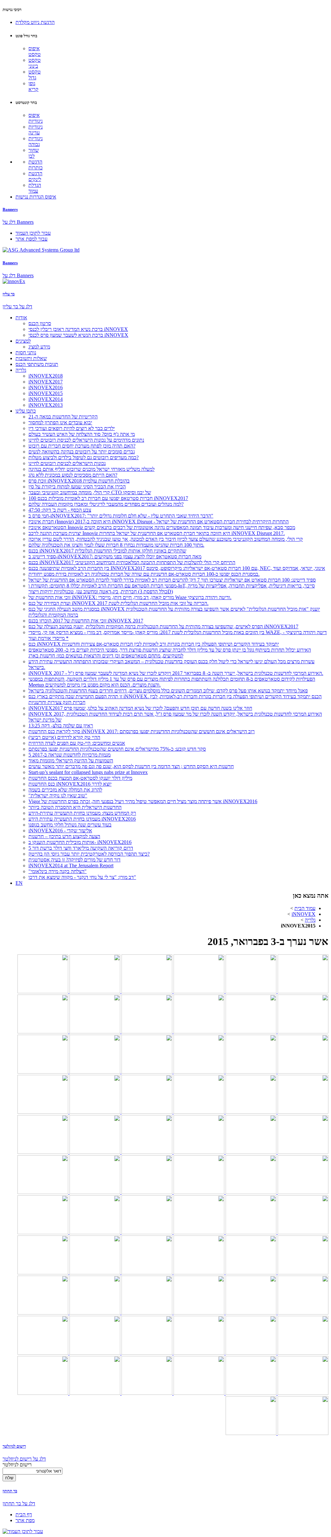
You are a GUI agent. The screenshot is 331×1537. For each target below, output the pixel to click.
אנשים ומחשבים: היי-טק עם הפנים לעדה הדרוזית (76, 743)
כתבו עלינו (26, 411)
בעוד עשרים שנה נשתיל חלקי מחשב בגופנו (70, 824)
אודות (21, 317)
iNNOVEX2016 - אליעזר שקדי (60, 830)
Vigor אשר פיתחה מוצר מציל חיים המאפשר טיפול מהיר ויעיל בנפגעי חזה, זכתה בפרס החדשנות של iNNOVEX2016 (142, 801)
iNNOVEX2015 (45, 393)
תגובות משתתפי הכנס (37, 364)
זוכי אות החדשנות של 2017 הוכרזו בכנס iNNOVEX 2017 (85, 620)
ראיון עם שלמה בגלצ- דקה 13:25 (60, 725)
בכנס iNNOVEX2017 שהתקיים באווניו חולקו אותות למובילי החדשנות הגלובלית (107, 550)
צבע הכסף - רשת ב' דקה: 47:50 (59, 510)
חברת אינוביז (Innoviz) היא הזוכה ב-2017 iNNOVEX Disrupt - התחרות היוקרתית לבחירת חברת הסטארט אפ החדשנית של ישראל (158, 521)
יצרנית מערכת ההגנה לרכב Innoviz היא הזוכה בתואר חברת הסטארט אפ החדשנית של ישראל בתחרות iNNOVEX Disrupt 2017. (156, 533)
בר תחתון (10, 1490)
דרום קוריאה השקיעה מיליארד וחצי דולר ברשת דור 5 (80, 848)
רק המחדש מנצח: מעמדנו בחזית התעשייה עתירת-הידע (82, 813)
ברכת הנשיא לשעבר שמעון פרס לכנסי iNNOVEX (78, 335)
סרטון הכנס (39, 323)
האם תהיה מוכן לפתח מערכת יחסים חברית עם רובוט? (81, 446)
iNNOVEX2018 (45, 376)
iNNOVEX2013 (45, 405)
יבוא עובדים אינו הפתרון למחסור (60, 422)
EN (19, 883)
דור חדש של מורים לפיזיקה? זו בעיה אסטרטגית (74, 859)
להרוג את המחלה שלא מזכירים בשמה (65, 789)
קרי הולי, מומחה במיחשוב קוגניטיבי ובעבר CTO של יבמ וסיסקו (89, 492)
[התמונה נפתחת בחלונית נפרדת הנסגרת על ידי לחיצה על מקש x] (302, 991)
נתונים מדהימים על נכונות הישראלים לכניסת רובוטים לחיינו (86, 440)
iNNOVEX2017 (45, 381)
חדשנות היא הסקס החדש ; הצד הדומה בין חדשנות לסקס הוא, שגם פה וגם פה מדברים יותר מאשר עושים (131, 766)
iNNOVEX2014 (45, 399)
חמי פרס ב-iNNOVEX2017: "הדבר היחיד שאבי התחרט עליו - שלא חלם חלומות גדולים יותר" (120, 515)
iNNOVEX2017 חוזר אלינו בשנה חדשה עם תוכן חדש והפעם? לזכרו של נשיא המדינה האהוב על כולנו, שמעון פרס (140, 708)
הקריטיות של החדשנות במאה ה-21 (63, 416)
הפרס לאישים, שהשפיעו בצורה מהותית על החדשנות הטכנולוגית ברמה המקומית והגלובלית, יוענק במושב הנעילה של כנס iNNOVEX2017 (163, 626)
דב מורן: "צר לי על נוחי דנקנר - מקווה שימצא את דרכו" (82, 877)
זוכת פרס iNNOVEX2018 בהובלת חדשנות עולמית (79, 481)
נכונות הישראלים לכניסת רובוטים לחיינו (67, 463)
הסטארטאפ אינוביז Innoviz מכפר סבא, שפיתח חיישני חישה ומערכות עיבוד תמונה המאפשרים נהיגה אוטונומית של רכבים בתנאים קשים (161, 527)
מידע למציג (39, 346)
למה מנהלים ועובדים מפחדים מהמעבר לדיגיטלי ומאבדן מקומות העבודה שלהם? (106, 504)
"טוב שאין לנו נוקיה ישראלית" (57, 795)
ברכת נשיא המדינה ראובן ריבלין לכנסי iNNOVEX (78, 329)
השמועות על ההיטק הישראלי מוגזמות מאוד (70, 760)
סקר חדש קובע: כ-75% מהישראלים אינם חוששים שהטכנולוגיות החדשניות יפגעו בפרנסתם (117, 749)
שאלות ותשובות (31, 358)
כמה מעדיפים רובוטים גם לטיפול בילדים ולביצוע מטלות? (83, 457)
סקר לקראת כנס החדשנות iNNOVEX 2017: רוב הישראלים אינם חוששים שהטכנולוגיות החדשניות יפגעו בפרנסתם (141, 731)
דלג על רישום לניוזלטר (24, 1459)
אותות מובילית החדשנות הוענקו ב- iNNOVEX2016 (80, 842)
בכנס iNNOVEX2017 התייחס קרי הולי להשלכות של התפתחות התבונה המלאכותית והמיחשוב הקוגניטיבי (131, 562)
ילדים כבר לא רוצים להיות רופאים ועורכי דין (71, 428)
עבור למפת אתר (32, 239)
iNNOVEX (303, 914)
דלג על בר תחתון (19, 1503)
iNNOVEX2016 (45, 387)
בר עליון (9, 293)
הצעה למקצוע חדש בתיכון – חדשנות (64, 836)
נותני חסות (26, 352)
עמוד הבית (304, 908)
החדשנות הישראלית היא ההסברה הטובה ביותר (75, 807)
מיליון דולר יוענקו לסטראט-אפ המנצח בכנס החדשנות (80, 778)
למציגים (23, 341)
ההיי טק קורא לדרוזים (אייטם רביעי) (64, 737)
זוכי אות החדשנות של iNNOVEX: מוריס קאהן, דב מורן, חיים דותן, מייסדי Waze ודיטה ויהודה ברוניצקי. (129, 597)
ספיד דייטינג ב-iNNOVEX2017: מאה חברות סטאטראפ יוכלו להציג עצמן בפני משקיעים (114, 556)
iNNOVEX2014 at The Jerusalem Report (70, 865)
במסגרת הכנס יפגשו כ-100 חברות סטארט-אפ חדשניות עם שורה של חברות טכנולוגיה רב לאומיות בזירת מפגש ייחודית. (144, 574)
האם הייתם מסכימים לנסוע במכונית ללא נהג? (72, 475)
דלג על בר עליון (17, 306)
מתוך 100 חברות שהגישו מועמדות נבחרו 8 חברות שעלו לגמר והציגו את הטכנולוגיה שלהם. (116, 545)
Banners (10, 209)
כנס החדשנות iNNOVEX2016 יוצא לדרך (70, 784)
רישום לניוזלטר (14, 1446)
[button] (35, 22)
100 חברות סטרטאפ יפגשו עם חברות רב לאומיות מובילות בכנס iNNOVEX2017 (108, 498)
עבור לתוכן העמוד (33, 233)
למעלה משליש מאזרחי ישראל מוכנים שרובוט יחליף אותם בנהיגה (91, 469)
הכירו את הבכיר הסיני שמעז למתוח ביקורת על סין (77, 486)
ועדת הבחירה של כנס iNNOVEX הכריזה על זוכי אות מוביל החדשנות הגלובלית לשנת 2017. (118, 603)
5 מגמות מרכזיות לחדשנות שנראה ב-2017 (69, 754)
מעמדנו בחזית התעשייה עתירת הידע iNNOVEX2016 (82, 819)
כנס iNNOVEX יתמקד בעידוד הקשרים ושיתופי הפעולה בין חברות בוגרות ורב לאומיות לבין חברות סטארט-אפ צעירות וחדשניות (153, 644)
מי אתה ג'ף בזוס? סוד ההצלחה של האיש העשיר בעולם (81, 434)
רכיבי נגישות (12, 9)
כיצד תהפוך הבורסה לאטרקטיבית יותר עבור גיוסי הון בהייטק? (89, 854)
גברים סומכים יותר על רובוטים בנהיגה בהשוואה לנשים (81, 451)
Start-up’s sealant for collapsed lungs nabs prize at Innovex (88, 772)
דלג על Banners (18, 222)
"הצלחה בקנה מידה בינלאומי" (57, 871)
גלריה (21, 370)
